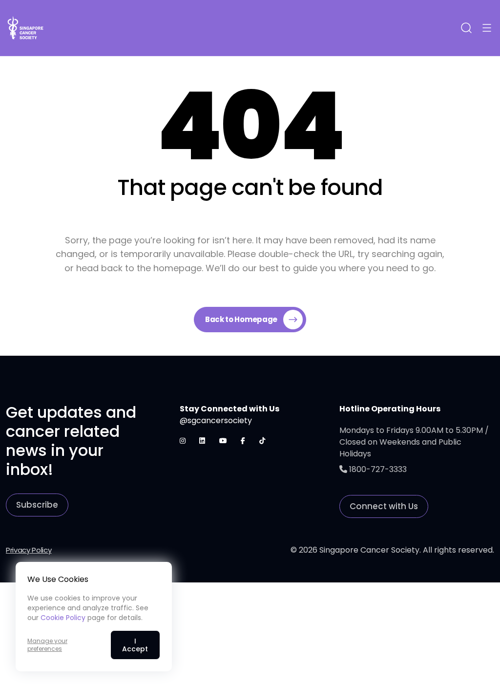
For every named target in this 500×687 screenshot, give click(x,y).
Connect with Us (384, 506)
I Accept (135, 645)
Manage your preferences (47, 645)
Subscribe (37, 505)
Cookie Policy (63, 618)
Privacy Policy (29, 550)
